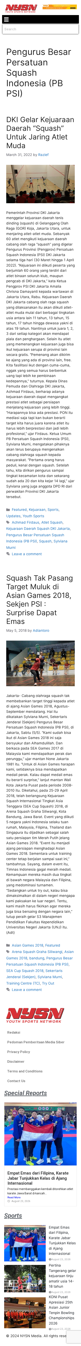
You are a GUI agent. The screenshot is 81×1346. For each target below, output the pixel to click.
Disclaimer (16, 1061)
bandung (36, 958)
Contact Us (16, 1081)
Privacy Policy (18, 1052)
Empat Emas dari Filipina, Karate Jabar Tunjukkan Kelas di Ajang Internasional (38, 1178)
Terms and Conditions (25, 1071)
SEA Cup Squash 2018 (24, 971)
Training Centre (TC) (23, 983)
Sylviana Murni (50, 977)
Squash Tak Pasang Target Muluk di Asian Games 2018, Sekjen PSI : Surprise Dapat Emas (39, 600)
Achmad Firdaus (25, 522)
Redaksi (13, 1032)
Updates (13, 516)
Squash (45, 541)
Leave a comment (27, 554)
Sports (53, 510)
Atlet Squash (52, 522)
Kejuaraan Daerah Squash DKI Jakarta (38, 529)
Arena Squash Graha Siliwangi (37, 952)
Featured (19, 510)
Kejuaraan (37, 510)
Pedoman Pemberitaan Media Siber (36, 1042)
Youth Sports (33, 516)
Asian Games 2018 (27, 945)
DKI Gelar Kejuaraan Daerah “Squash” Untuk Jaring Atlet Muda (40, 132)
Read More (14, 1197)
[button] (6, 19)
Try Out (48, 983)
